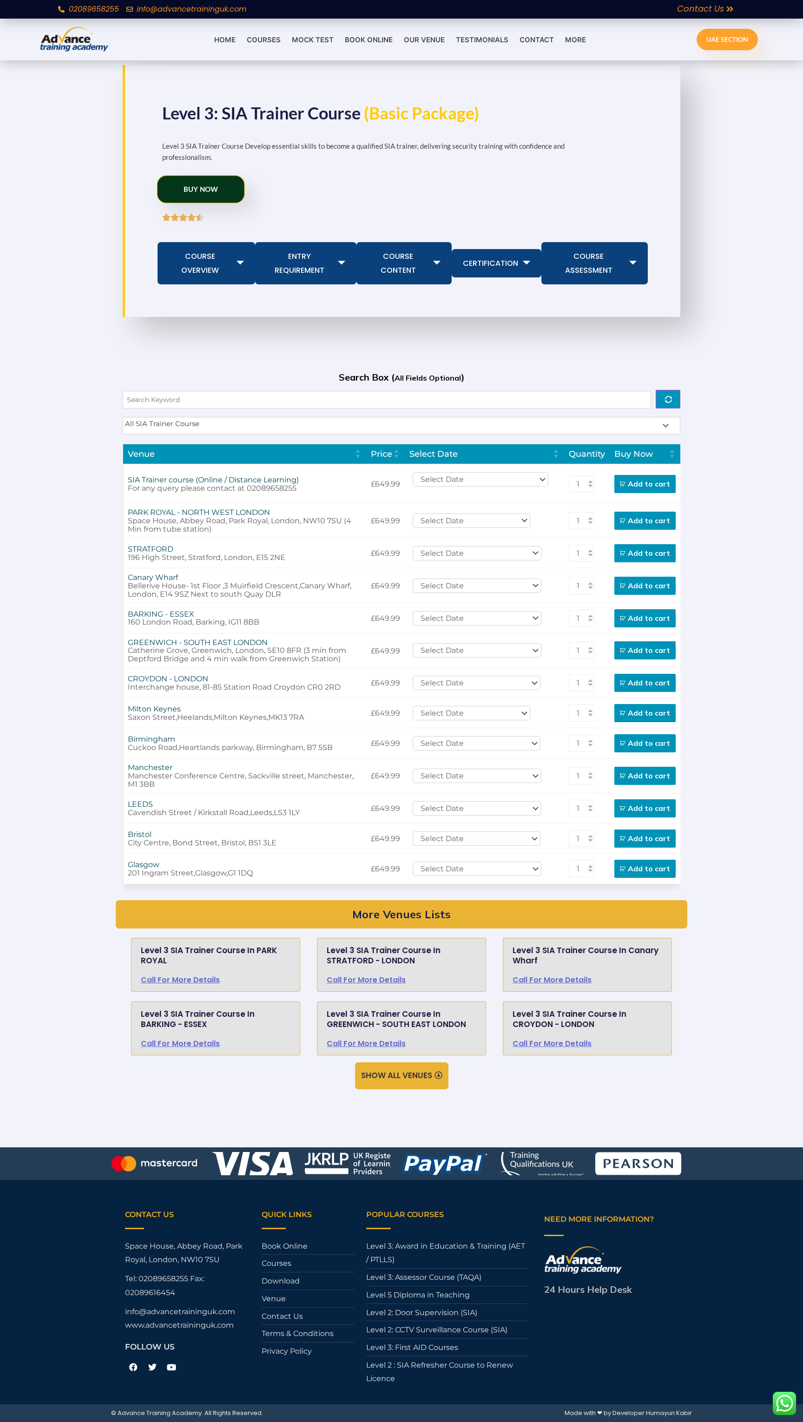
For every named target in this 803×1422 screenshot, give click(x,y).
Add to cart (649, 483)
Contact (537, 39)
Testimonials (482, 39)
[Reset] (668, 399)
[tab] (206, 263)
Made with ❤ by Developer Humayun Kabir (628, 1413)
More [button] (575, 39)
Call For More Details (180, 979)
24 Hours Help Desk (588, 1289)
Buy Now (197, 188)
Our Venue (424, 39)
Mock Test (313, 39)
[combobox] (401, 425)
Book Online (369, 39)
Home (225, 39)
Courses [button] (264, 39)
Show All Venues (396, 1075)
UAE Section (727, 39)
